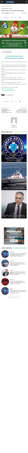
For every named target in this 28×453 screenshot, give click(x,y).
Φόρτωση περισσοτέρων (13, 297)
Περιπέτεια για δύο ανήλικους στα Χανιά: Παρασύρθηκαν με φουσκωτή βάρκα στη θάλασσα (14, 187)
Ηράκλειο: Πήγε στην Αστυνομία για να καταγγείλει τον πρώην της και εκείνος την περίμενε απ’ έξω (18, 291)
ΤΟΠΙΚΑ (10, 8)
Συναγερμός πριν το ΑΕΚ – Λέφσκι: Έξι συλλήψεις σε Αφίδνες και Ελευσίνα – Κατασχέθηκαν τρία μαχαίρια (14, 159)
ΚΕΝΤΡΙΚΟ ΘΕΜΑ (8, 6)
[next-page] (4, 221)
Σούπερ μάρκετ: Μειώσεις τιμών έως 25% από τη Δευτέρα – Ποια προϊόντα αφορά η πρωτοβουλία (14, 216)
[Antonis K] (2, 13)
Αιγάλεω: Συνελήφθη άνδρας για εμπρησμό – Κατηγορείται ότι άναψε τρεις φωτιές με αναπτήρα (17, 282)
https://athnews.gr (14, 127)
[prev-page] (2, 221)
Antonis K (7, 13)
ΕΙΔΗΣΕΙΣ (14, 185)
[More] (19, 17)
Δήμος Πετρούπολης (9, 94)
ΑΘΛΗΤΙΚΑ (14, 155)
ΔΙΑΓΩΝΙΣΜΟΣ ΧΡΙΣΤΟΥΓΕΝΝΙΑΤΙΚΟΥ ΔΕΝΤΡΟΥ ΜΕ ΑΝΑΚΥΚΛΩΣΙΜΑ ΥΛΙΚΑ (6, 111)
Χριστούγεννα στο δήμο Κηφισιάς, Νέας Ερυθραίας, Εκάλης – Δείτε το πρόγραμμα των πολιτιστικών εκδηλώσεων (21, 111)
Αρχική (2, 6)
